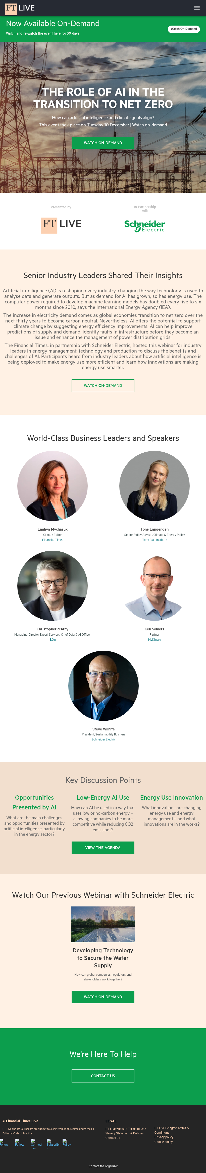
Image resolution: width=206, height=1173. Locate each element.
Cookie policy (163, 1142)
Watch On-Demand (184, 29)
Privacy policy (163, 1137)
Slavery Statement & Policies (125, 1134)
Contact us (113, 1138)
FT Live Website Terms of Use (126, 1129)
